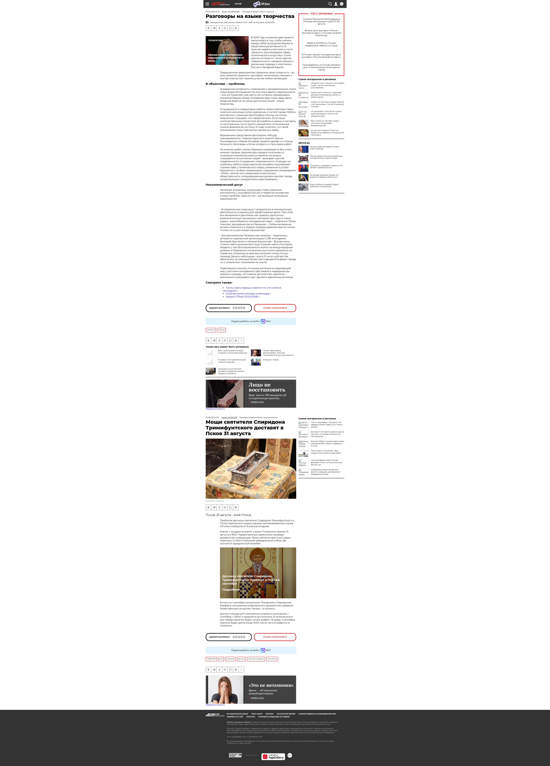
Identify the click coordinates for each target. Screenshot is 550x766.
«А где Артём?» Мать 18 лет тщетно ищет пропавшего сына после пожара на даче (326, 113)
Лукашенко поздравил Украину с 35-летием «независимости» (326, 167)
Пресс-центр (256, 714)
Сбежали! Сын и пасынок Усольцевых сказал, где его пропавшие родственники (327, 85)
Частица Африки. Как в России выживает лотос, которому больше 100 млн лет (326, 462)
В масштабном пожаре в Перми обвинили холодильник (324, 186)
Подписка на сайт (235, 717)
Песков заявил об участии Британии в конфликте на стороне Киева (326, 157)
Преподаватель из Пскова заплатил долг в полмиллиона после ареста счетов (321, 67)
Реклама (270, 714)
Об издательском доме (237, 714)
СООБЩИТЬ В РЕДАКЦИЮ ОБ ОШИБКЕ (274, 717)
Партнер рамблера (251, 755)
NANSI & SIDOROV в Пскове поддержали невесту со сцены (321, 44)
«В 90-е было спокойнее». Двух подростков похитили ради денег (326, 452)
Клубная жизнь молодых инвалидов (247, 293)
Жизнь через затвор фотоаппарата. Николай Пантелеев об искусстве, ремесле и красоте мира (278, 353)
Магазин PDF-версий (286, 714)
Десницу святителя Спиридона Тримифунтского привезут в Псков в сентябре (251, 579)
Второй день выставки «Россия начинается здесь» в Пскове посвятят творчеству (321, 33)
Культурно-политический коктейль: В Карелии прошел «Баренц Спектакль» (231, 371)
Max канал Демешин (215, 500)
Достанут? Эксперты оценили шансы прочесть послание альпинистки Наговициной (327, 434)
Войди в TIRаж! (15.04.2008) (242, 296)
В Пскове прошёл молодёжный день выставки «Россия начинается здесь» (321, 55)
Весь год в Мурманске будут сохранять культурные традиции (232, 351)
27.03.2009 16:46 (212, 12)
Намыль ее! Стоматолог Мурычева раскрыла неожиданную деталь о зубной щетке (326, 94)
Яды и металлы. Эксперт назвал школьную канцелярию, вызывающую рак (325, 123)
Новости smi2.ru (215, 409)
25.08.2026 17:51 (212, 417)
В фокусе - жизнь (271, 360)
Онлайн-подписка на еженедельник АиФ (317, 714)
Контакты (250, 717)
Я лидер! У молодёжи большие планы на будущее (232, 361)
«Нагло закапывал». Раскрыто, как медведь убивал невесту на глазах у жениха (327, 424)
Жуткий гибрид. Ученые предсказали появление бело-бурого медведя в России (327, 443)
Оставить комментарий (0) (275, 308)
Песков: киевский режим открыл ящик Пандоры (324, 148)
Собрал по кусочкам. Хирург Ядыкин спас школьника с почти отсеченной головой (327, 104)
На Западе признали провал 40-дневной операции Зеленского (324, 176)
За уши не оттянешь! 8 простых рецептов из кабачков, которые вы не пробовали (327, 132)
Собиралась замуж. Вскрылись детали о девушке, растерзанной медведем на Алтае (325, 472)
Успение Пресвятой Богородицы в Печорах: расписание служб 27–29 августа (321, 21)
